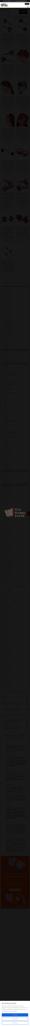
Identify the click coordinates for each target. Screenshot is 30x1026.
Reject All (15, 1022)
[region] (15, 1013)
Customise (15, 1019)
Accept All (15, 1015)
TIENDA (27, 3)
